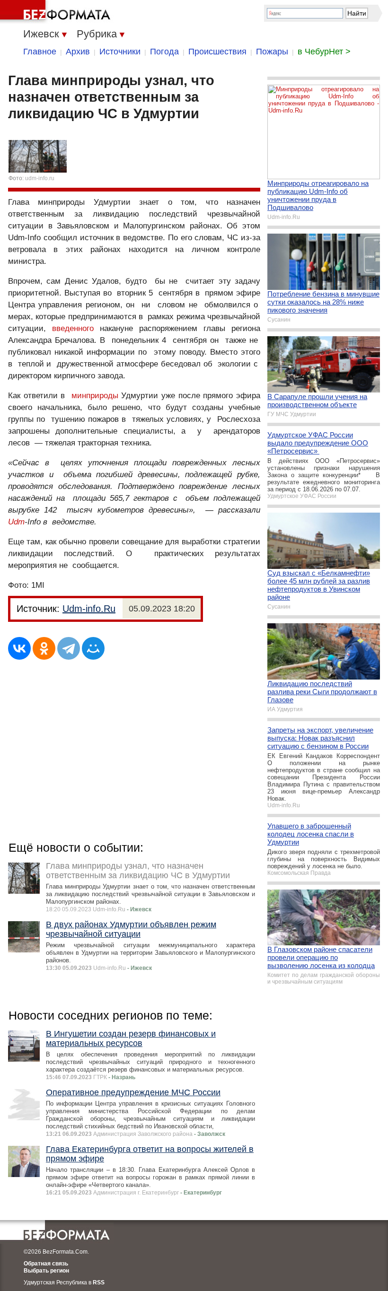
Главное (39, 51)
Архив (78, 51)
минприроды (94, 395)
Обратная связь (46, 1263)
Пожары (272, 51)
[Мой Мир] (93, 648)
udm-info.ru (39, 178)
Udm (16, 521)
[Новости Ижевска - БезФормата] (57, 12)
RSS (99, 1282)
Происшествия (217, 51)
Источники (120, 51)
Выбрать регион (46, 1270)
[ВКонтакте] (19, 648)
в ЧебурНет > (324, 51)
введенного (73, 328)
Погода (164, 51)
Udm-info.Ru (88, 608)
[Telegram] (68, 648)
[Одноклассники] (44, 648)
